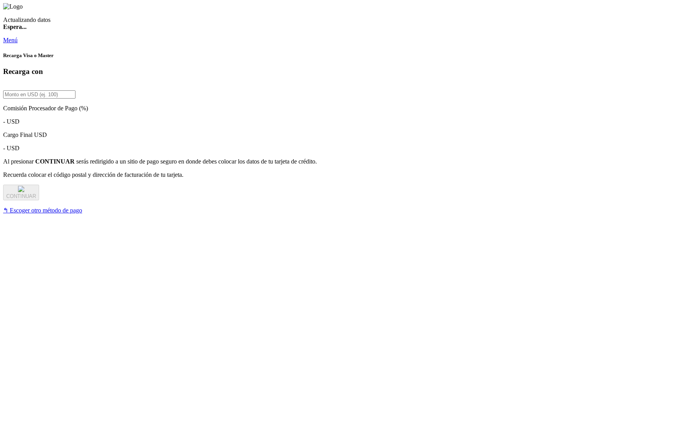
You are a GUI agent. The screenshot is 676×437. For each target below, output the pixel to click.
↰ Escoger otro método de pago (42, 210)
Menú (10, 40)
